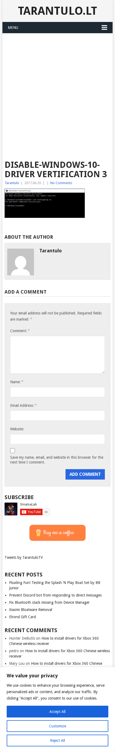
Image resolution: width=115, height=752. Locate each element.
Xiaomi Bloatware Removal (30, 609)
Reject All (57, 740)
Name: (16, 381)
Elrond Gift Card (22, 617)
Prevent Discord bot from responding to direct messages (55, 595)
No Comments (61, 183)
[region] (57, 709)
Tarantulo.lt (57, 10)
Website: (17, 429)
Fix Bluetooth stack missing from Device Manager (49, 602)
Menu (13, 27)
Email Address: (23, 405)
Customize (57, 726)
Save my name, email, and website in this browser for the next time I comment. (56, 459)
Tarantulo (12, 183)
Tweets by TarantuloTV (24, 557)
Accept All (57, 711)
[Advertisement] (57, 93)
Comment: (19, 330)
